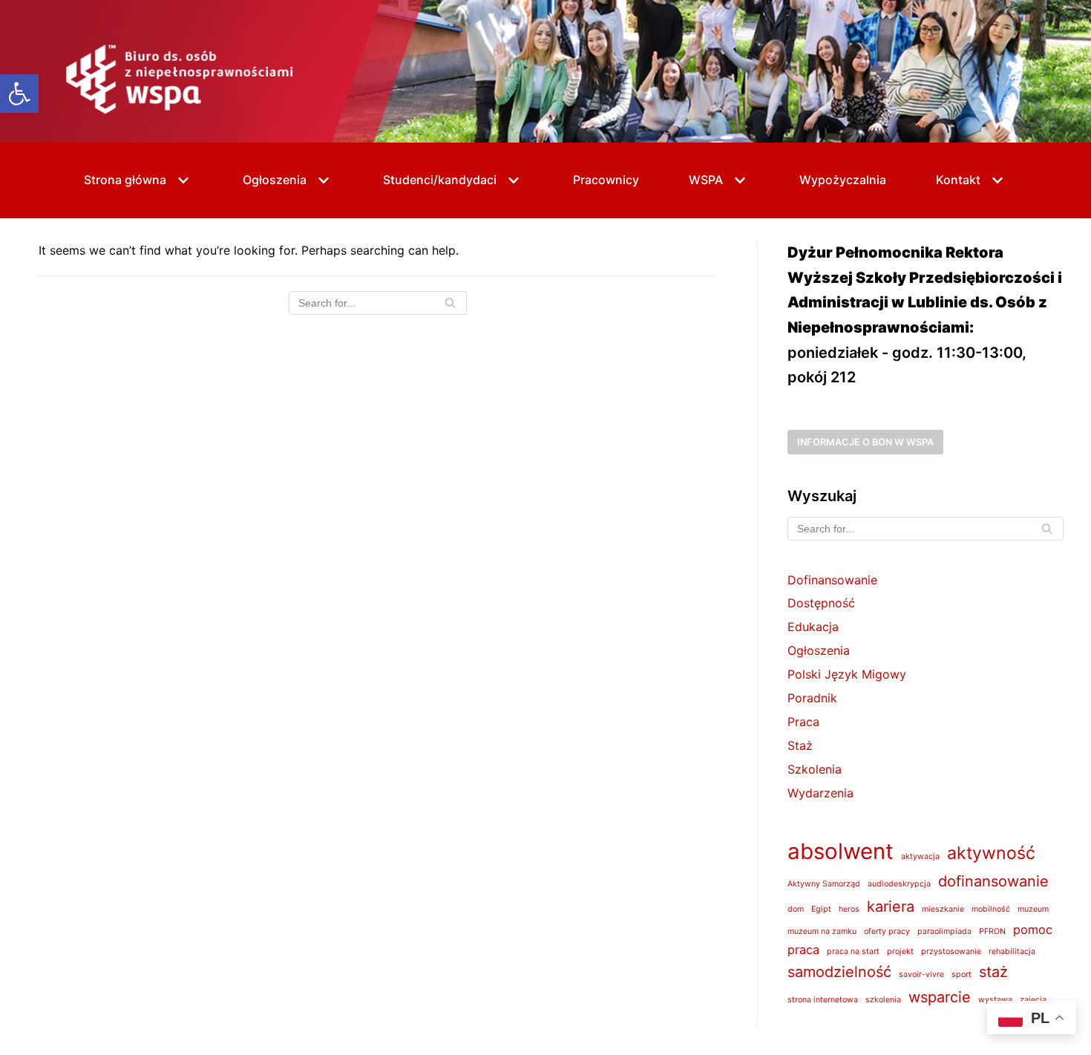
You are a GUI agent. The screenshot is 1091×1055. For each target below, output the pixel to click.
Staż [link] (800, 745)
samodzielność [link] (839, 972)
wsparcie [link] (939, 997)
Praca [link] (803, 721)
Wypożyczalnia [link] (842, 179)
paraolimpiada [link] (944, 931)
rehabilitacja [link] (1012, 951)
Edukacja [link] (813, 626)
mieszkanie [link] (943, 909)
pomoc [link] (1032, 929)
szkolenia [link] (883, 1000)
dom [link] (795, 909)
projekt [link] (900, 951)
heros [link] (849, 909)
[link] (19, 93)
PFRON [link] (992, 931)
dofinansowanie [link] (993, 881)
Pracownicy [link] (606, 179)
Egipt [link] (821, 909)
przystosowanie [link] (951, 951)
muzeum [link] (1033, 909)
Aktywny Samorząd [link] (823, 884)
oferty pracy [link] (887, 931)
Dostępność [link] (821, 602)
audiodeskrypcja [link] (899, 884)
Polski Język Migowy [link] (846, 674)
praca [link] (803, 949)
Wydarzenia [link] (820, 792)
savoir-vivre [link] (921, 974)
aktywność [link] (991, 853)
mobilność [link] (991, 909)
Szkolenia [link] (814, 769)
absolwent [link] (840, 851)
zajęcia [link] (1033, 1000)
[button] (181, 180)
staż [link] (993, 972)
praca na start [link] (853, 951)
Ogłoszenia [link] (818, 650)
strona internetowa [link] (822, 1000)
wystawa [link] (995, 1000)
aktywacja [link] (920, 856)
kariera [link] (890, 906)
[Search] (450, 303)
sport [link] (961, 974)
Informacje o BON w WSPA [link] (865, 442)
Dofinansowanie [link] (832, 579)
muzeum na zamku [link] (821, 931)
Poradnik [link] (812, 697)
